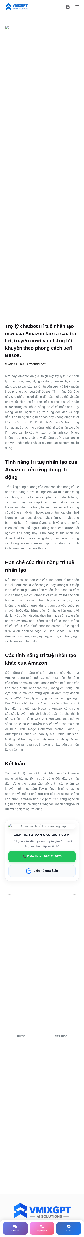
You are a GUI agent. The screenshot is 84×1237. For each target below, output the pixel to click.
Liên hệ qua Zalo (45, 870)
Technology (37, 364)
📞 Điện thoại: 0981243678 (42, 856)
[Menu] (77, 7)
